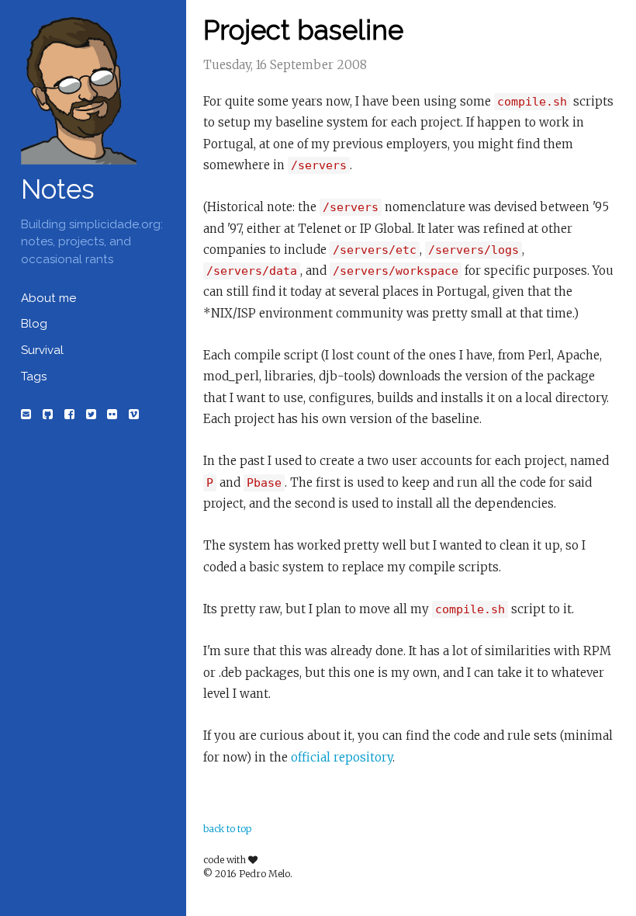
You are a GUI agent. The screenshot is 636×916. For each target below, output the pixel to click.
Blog (34, 324)
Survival (42, 350)
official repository (341, 757)
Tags (34, 376)
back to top (227, 828)
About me (48, 298)
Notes (58, 189)
